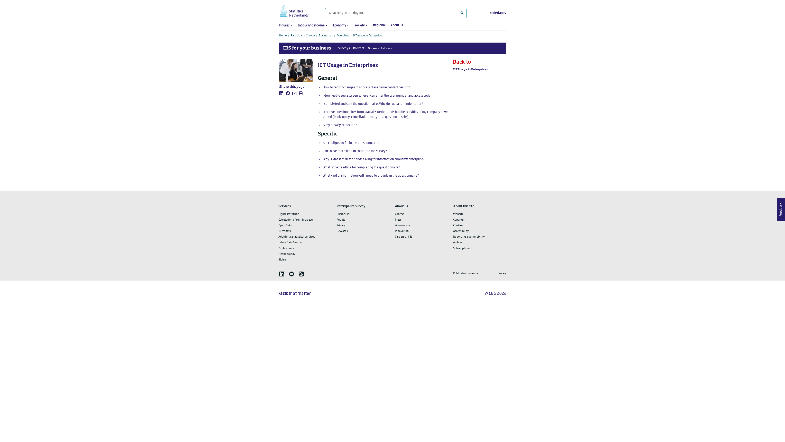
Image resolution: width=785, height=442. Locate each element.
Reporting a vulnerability (469, 237)
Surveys (344, 48)
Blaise (282, 259)
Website (458, 214)
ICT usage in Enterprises (368, 35)
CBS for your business (307, 48)
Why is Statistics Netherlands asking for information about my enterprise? (373, 159)
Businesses (326, 35)
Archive (458, 242)
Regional (379, 25)
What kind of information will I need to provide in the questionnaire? (371, 175)
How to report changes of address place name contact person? (366, 87)
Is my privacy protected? (340, 125)
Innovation (402, 231)
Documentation (379, 48)
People (341, 220)
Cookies (458, 225)
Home (283, 35)
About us (397, 25)
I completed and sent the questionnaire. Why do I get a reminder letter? (373, 104)
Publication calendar (466, 273)
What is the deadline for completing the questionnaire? (361, 167)
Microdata (284, 231)
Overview (343, 35)
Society (359, 25)
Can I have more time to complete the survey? (355, 151)
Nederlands (497, 13)
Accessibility (461, 231)
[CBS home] (298, 10)
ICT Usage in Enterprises (470, 69)
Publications (286, 248)
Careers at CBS (404, 237)
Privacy (341, 225)
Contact (358, 48)
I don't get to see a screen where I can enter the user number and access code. (377, 95)
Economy (339, 25)
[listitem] (281, 93)
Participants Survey (303, 35)
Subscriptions (461, 248)
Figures (284, 25)
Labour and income (311, 25)
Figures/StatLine (288, 214)
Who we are (402, 225)
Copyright (459, 220)
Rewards (342, 231)
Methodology (286, 254)
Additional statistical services (296, 237)
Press (398, 220)
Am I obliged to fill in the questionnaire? (351, 143)
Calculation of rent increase (295, 220)
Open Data (285, 225)
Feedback (781, 209)
